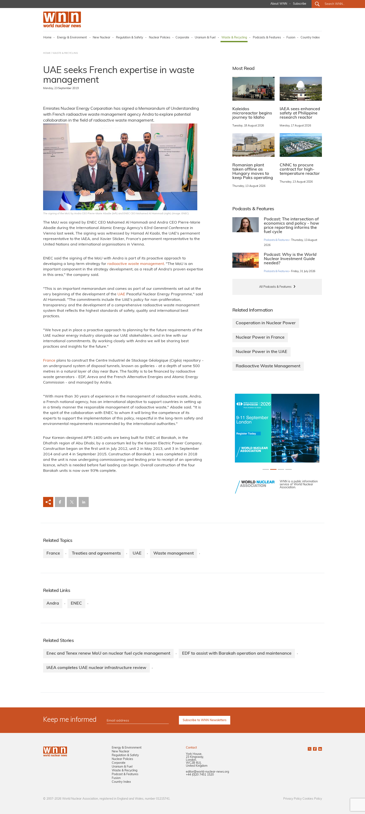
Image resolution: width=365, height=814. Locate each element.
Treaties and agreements (96, 553)
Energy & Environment (72, 37)
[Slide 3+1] (288, 469)
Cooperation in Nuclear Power (266, 323)
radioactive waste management (135, 264)
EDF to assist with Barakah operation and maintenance (236, 653)
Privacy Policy (292, 798)
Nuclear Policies (159, 37)
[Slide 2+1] (281, 469)
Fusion (290, 37)
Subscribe (299, 3)
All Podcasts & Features (275, 287)
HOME (46, 53)
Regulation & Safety (129, 37)
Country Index (310, 37)
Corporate (182, 37)
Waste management (173, 553)
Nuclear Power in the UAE (261, 352)
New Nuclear (101, 37)
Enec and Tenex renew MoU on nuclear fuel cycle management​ (108, 653)
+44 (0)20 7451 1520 (200, 774)
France (49, 361)
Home (47, 37)
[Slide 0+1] (266, 469)
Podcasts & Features (267, 37)
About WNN (278, 3)
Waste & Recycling (234, 37)
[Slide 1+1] (273, 469)
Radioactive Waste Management (268, 366)
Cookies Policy (312, 798)
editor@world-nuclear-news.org (207, 771)
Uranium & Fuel (205, 37)
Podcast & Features (125, 774)
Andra (52, 603)
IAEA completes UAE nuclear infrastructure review (96, 668)
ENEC (76, 603)
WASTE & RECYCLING (65, 53)
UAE (121, 294)
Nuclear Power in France (260, 337)
